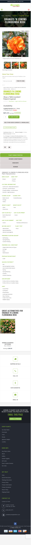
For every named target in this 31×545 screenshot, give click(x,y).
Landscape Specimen (7, 294)
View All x (13, 89)
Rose (17, 228)
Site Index (4, 465)
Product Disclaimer (6, 487)
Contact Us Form (6, 501)
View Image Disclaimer (7, 70)
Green (4, 217)
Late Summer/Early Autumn (9, 268)
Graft (4, 258)
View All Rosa (6, 89)
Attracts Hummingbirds (8, 232)
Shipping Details (6, 492)
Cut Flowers (5, 290)
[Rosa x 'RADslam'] (7, 326)
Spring (4, 269)
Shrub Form (5, 209)
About (3, 453)
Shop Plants (8, 15)
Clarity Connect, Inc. (16, 527)
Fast (15, 207)
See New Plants (5, 429)
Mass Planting (6, 296)
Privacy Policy (5, 482)
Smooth (14, 179)
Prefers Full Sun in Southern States (11, 283)
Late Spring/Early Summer (8, 266)
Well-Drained (6, 252)
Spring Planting (6, 239)
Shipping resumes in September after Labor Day (15, 1)
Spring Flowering (6, 271)
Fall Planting (5, 238)
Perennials (4, 432)
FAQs (3, 475)
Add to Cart (15, 117)
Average (5, 249)
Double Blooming (17, 198)
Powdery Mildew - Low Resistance (10, 190)
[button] (2, 9)
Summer (5, 273)
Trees (3, 434)
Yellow (4, 201)
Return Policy (5, 489)
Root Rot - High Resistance (9, 192)
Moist (4, 251)
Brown (4, 179)
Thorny (13, 181)
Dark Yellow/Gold (7, 215)
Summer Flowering (7, 275)
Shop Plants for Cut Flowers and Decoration (14, 87)
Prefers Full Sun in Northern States (10, 281)
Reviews (15, 166)
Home (2, 15)
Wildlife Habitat (6, 299)
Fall (3, 264)
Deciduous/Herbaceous (22, 222)
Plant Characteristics (15, 155)
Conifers (4, 442)
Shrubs (3, 437)
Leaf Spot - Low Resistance (9, 188)
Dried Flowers (6, 292)
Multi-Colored (6, 198)
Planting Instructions (7, 480)
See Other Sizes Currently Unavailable (16, 122)
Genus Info (15, 163)
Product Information (7, 485)
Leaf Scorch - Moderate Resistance (10, 186)
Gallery (3, 456)
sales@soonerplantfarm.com (13, 514)
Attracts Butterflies (7, 230)
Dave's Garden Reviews (7, 463)
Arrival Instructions (6, 477)
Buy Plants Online (6, 451)
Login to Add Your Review (20, 101)
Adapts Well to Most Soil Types (10, 247)
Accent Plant (5, 288)
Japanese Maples (6, 439)
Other (4, 207)
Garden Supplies (6, 458)
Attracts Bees (6, 228)
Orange (4, 199)
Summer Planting (6, 241)
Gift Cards (4, 461)
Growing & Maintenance (15, 159)
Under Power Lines (7, 297)
